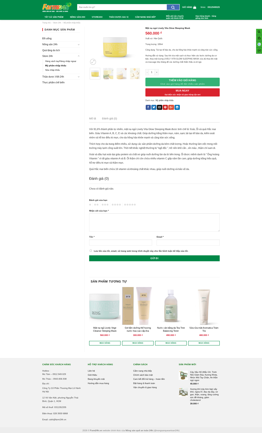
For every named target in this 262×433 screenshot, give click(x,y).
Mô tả (92, 118)
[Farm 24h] (57, 7)
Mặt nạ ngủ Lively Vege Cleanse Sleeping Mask (105, 329)
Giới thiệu (92, 375)
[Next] (136, 46)
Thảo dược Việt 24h (53, 76)
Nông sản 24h (77, 17)
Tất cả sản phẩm (54, 17)
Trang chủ (46, 23)
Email (160, 237)
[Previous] (94, 46)
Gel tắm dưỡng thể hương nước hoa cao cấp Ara (138, 329)
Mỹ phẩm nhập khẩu (72, 23)
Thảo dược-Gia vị (118, 17)
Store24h (97, 17)
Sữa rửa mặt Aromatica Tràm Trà (203, 329)
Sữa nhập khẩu (52, 70)
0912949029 (214, 7)
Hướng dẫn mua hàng (98, 383)
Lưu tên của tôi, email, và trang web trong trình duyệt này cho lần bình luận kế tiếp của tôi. (141, 251)
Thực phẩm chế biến (53, 82)
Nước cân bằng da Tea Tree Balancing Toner (171, 329)
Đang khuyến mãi (96, 379)
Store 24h (57, 23)
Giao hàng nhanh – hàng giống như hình (205, 17)
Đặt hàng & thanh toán (144, 383)
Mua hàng (105, 343)
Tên (91, 237)
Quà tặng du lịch (51, 50)
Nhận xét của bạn (99, 211)
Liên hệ (91, 371)
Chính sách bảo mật (143, 375)
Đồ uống (47, 38)
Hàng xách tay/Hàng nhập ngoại (60, 61)
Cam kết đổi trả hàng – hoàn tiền (149, 379)
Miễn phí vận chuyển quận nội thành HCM (175, 17)
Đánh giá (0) (109, 118)
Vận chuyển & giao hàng (145, 387)
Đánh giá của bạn (98, 200)
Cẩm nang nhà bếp (145, 17)
